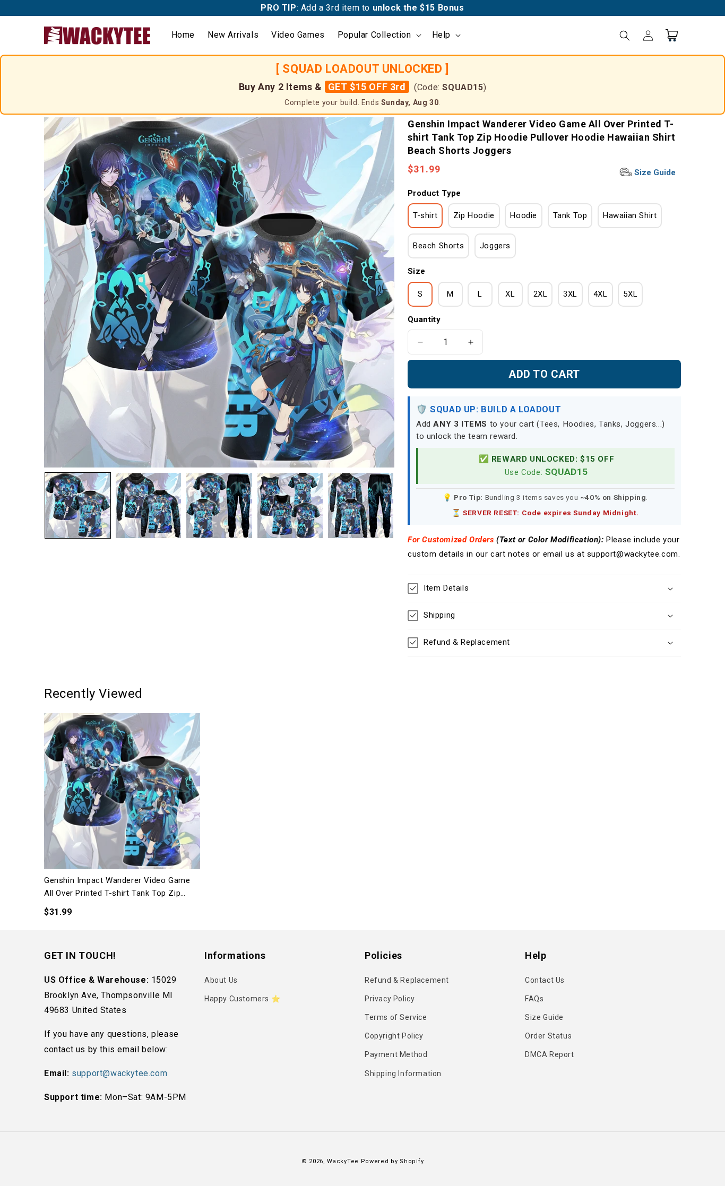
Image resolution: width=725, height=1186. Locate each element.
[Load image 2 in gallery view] (148, 505)
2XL (540, 294)
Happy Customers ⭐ (242, 998)
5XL (630, 294)
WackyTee (343, 1161)
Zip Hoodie (474, 215)
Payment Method (396, 1054)
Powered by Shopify (392, 1161)
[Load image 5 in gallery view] (360, 505)
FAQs (534, 998)
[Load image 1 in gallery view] (77, 505)
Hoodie (523, 215)
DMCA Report (549, 1054)
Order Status (548, 1036)
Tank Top (570, 215)
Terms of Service (396, 1017)
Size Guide (654, 172)
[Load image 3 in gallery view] (219, 505)
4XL (600, 294)
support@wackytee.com (119, 1073)
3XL (570, 294)
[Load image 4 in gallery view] (290, 505)
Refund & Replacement (407, 980)
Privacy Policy (390, 998)
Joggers (495, 245)
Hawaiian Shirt (630, 215)
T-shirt (425, 215)
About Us (221, 980)
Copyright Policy (394, 1036)
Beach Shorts (438, 245)
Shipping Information (403, 1073)
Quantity (424, 319)
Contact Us (545, 980)
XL (510, 294)
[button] (378, 35)
